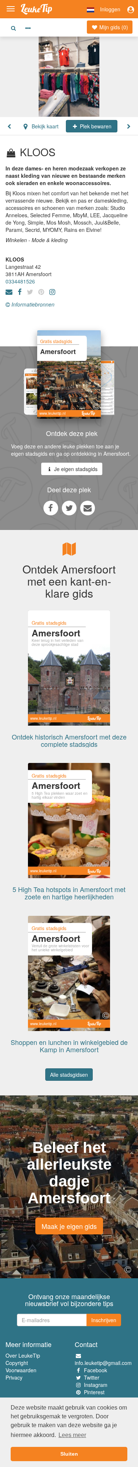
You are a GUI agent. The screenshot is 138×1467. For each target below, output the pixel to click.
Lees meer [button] (72, 1435)
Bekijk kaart (44, 126)
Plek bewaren (95, 126)
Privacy (14, 1377)
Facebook (95, 1370)
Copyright (17, 1362)
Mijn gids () (113, 27)
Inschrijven (103, 1320)
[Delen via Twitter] (69, 507)
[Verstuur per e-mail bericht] (87, 507)
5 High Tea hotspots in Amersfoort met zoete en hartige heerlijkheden (69, 892)
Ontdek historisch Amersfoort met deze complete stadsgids (69, 740)
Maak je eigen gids (69, 1226)
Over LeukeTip (23, 1355)
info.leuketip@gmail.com (103, 1362)
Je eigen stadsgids (75, 469)
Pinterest (94, 1392)
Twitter (91, 1377)
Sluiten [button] (69, 1454)
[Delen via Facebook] (50, 507)
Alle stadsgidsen (69, 1074)
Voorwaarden (21, 1370)
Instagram (95, 1384)
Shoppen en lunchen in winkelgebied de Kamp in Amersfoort (69, 1045)
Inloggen (110, 9)
